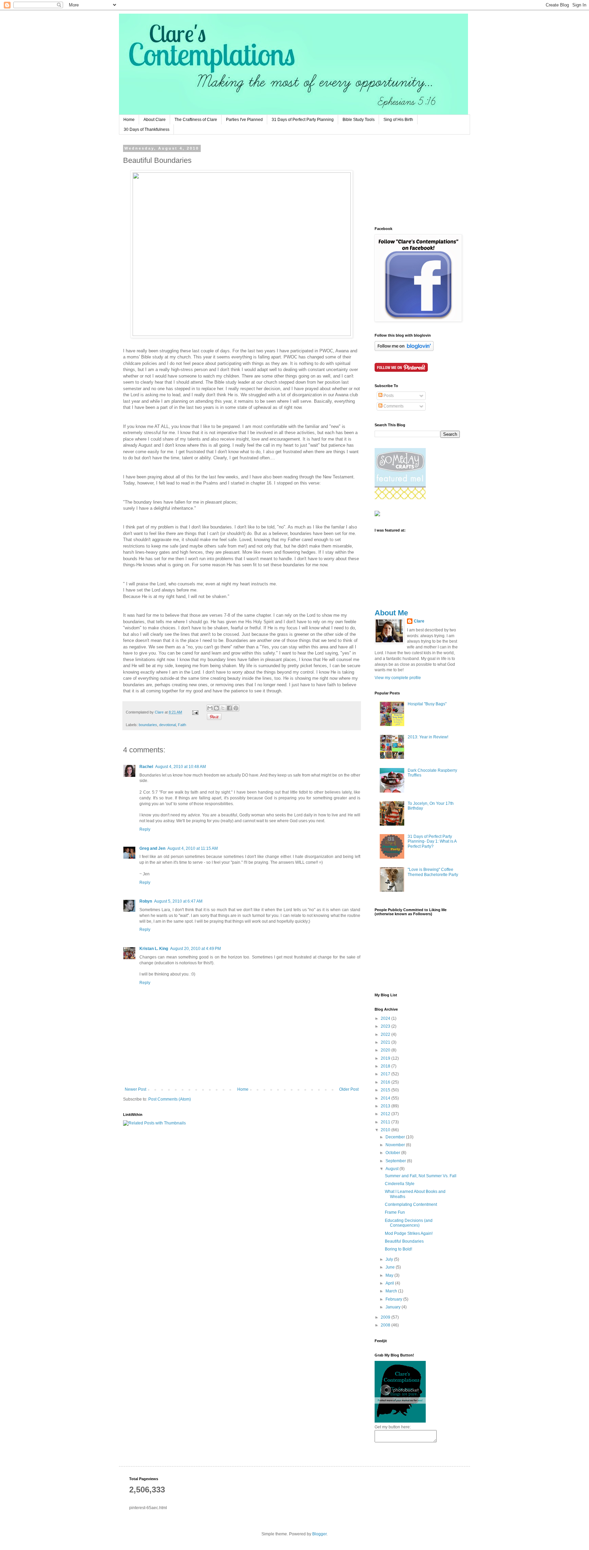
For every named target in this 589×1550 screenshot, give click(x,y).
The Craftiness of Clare (196, 119)
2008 (386, 1325)
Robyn (145, 901)
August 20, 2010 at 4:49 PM (195, 948)
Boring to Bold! (398, 1249)
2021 (386, 1042)
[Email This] (210, 708)
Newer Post (135, 1089)
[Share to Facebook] (229, 708)
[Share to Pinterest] (235, 708)
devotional (167, 725)
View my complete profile (398, 677)
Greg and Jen (152, 848)
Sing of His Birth (398, 119)
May (390, 1275)
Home (129, 119)
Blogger (319, 1534)
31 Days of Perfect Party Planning (303, 119)
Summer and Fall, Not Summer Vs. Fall (420, 1175)
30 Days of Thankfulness (146, 129)
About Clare (155, 119)
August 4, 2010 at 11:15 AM (192, 848)
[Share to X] (223, 708)
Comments (393, 406)
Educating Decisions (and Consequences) (409, 1223)
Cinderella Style (399, 1183)
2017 (386, 1074)
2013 (386, 1106)
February (394, 1299)
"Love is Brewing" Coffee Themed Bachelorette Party (433, 872)
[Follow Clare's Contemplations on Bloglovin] (404, 349)
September (396, 1160)
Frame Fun (395, 1212)
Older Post (349, 1089)
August (392, 1168)
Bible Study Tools (359, 119)
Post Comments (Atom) (169, 1099)
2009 (386, 1317)
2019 (386, 1058)
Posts (388, 395)
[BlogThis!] (216, 708)
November (396, 1144)
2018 (386, 1066)
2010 (386, 1129)
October (393, 1152)
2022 (386, 1034)
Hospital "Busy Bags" (427, 704)
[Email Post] (195, 712)
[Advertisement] (409, 181)
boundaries (148, 725)
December (396, 1137)
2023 (386, 1026)
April (390, 1283)
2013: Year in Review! (428, 737)
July (390, 1259)
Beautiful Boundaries (404, 1241)
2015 (386, 1090)
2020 (386, 1050)
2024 (386, 1018)
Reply (144, 829)
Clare (419, 621)
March (392, 1291)
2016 (386, 1082)
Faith (182, 725)
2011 (386, 1122)
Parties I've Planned (244, 119)
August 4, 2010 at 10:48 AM (180, 766)
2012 (386, 1113)
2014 (386, 1098)
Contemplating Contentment (411, 1204)
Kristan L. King (153, 948)
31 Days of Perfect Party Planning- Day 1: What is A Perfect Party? (432, 841)
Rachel (146, 766)
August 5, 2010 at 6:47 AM (178, 901)
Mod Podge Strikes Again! (409, 1233)
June (391, 1267)
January (394, 1307)
